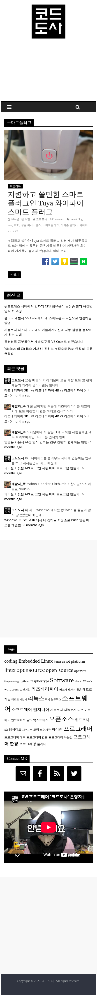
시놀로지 (56, 710)
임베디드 (15, 729)
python (25, 681)
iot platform (75, 661)
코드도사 (41, 219)
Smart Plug (77, 219)
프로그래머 (78, 728)
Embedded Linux (35, 661)
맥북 (47, 699)
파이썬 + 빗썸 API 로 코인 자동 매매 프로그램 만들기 (41, 468)
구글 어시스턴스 (31, 225)
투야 (15, 230)
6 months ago (33, 525)
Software (62, 680)
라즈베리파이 (44, 688)
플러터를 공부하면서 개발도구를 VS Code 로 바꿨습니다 (43, 341)
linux (10, 670)
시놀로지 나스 (74, 710)
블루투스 (56, 699)
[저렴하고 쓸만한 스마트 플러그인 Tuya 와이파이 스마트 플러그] (48, 133)
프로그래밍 (27, 744)
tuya (10, 225)
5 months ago (20, 395)
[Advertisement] (48, 72)
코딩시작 (45, 729)
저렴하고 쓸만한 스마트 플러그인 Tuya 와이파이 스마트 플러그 (46, 203)
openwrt (80, 671)
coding (11, 661)
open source (59, 670)
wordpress (11, 689)
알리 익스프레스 (37, 720)
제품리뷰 (15, 186)
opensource (30, 669)
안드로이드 (18, 720)
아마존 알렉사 (69, 225)
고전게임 (25, 689)
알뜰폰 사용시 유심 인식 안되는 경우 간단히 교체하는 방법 (45, 442)
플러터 (41, 744)
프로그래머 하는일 (60, 737)
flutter (57, 661)
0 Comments (57, 219)
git (63, 662)
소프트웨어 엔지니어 (30, 709)
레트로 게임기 (19, 699)
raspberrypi (39, 681)
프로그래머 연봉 (37, 737)
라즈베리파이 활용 (70, 689)
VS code (87, 681)
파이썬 (57, 729)
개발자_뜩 (19, 406)
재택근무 (27, 730)
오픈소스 (61, 718)
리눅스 (36, 698)
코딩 (36, 729)
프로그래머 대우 (14, 737)
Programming (11, 681)
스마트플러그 (51, 225)
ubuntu (78, 681)
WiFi (16, 225)
